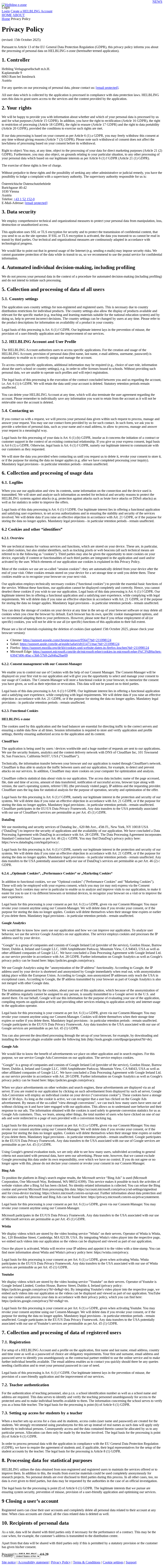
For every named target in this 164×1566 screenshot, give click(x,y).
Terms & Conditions (86, 1562)
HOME (7, 15)
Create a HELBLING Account (31, 11)
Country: (8, 1556)
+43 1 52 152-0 (24, 199)
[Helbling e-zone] (14, 3)
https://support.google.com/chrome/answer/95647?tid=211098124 (67, 640)
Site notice (9, 1562)
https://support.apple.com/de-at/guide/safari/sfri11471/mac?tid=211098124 (69, 644)
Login (6, 7)
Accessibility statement (33, 1562)
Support (131, 1562)
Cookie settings (113, 1562)
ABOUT (19, 15)
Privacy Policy (61, 1562)
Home (6, 19)
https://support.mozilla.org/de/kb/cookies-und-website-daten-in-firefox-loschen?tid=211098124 (85, 648)
